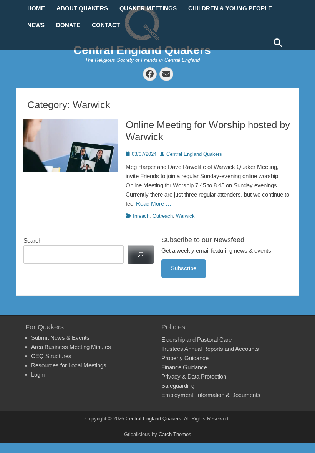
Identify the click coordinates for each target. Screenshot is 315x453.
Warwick (185, 216)
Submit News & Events (60, 337)
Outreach (163, 216)
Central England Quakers (142, 50)
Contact (106, 25)
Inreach (141, 216)
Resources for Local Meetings (68, 365)
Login (38, 374)
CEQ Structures (51, 356)
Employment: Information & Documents (210, 395)
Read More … (153, 203)
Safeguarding (177, 385)
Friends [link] (149, 176)
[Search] (141, 254)
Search (32, 240)
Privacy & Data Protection (193, 376)
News (36, 25)
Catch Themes (175, 434)
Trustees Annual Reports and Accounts (210, 349)
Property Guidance (185, 358)
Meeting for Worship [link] (168, 185)
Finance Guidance (184, 367)
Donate (68, 25)
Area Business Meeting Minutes (71, 347)
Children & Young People (230, 8)
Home (36, 8)
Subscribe (183, 268)
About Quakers (82, 8)
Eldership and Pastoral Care (196, 339)
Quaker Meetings (148, 8)
